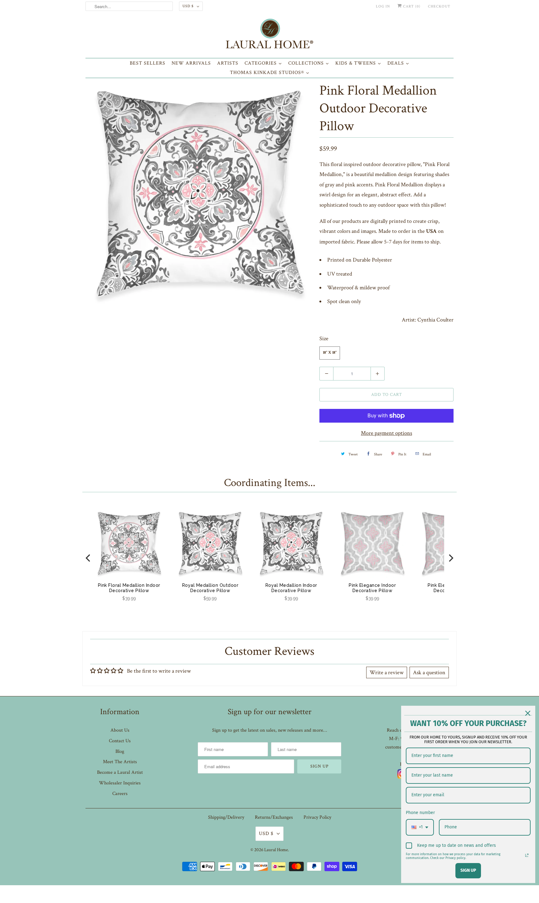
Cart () (411, 6)
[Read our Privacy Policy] (527, 855)
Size (323, 338)
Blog (119, 751)
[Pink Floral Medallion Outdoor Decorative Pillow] (199, 193)
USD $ (188, 6)
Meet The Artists (120, 761)
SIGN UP (468, 870)
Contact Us (120, 741)
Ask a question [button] (429, 672)
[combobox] (420, 827)
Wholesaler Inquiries (120, 783)
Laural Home (276, 850)
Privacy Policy (317, 817)
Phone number (420, 812)
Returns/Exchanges (274, 817)
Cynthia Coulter (435, 319)
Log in (383, 6)
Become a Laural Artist (120, 772)
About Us (119, 730)
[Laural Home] (269, 35)
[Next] (450, 558)
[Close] (527, 713)
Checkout (439, 6)
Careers (120, 793)
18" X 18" (330, 353)
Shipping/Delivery (226, 817)
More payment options (386, 433)
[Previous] (88, 558)
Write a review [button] (387, 672)
